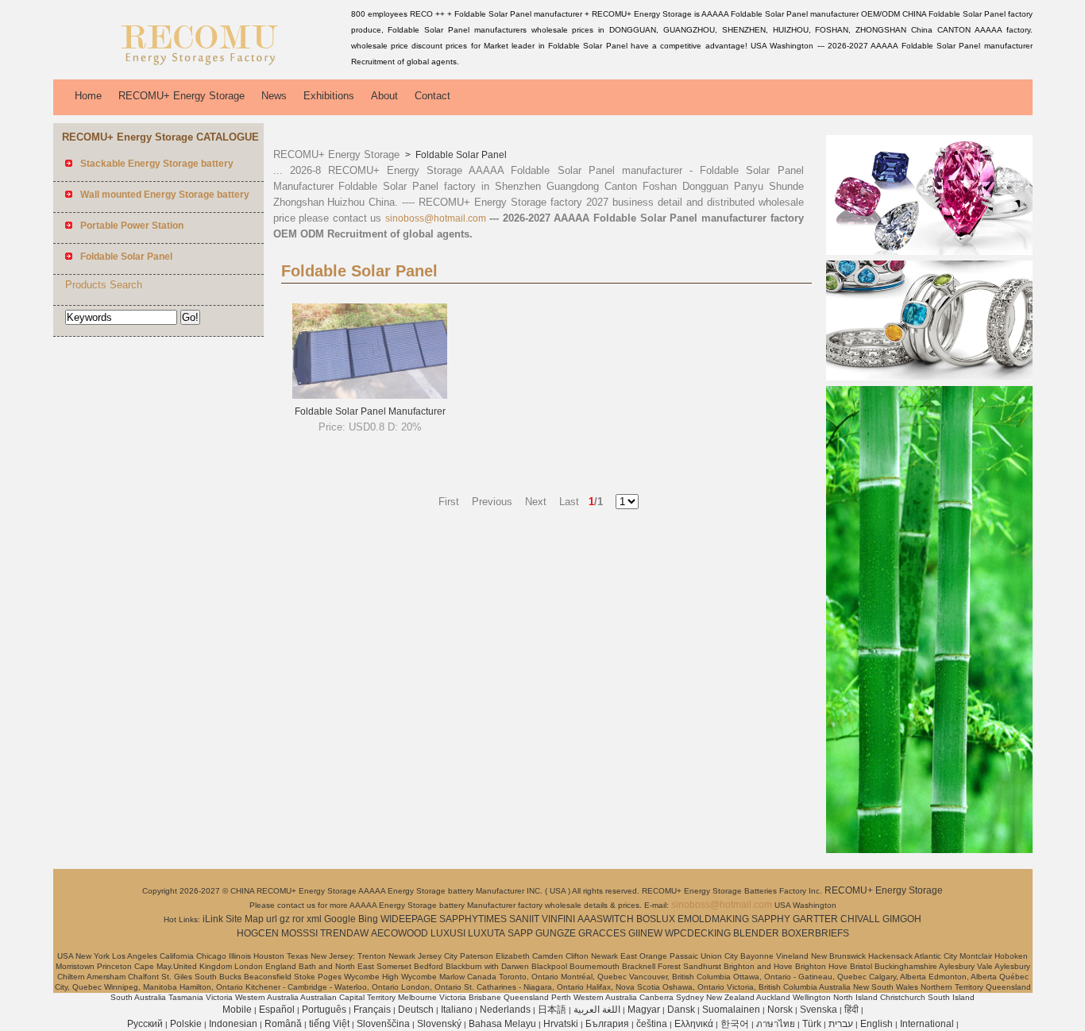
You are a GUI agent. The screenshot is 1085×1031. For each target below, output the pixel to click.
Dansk (681, 1009)
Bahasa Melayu (502, 1024)
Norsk (780, 1009)
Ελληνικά (693, 1024)
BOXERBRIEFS (815, 933)
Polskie (186, 1024)
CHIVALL (860, 919)
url (271, 919)
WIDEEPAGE (408, 919)
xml (314, 919)
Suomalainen (731, 1009)
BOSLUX (655, 919)
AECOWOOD (399, 933)
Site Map (245, 919)
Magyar (643, 1009)
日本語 (552, 1009)
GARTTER (815, 919)
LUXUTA (486, 933)
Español (277, 1009)
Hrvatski (560, 1024)
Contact (432, 96)
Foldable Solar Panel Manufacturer (370, 411)
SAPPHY (770, 919)
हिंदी (851, 1009)
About (384, 96)
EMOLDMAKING (713, 919)
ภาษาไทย (775, 1024)
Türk (811, 1024)
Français (372, 1009)
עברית (840, 1024)
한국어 (734, 1024)
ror (298, 919)
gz (285, 919)
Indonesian (233, 1024)
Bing (368, 919)
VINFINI (558, 919)
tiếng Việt (329, 1024)
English (876, 1024)
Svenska (818, 1009)
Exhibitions (328, 96)
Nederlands (505, 1009)
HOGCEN (258, 933)
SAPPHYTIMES (473, 919)
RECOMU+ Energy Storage (181, 96)
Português (324, 1009)
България (607, 1024)
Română (283, 1024)
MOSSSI (299, 933)
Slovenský (439, 1024)
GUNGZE (555, 933)
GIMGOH (901, 919)
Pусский (145, 1024)
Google (340, 919)
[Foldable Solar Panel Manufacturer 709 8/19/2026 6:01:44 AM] (369, 395)
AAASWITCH (605, 919)
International (927, 1024)
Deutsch (416, 1009)
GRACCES (602, 933)
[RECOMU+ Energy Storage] (199, 67)
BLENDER (756, 933)
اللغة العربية (596, 1009)
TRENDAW (344, 933)
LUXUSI (448, 933)
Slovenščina (383, 1024)
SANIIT (524, 919)
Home (88, 96)
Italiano (457, 1009)
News (274, 96)
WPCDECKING (698, 933)
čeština (651, 1024)
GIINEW (645, 933)
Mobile (237, 1009)
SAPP (520, 933)
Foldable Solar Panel (460, 155)
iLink (213, 919)
